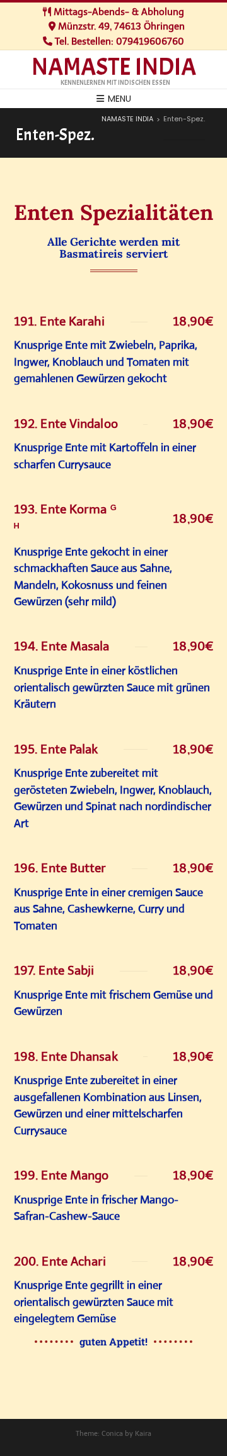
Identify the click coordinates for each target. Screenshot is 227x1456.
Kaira (143, 1434)
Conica (112, 1434)
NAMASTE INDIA (114, 67)
